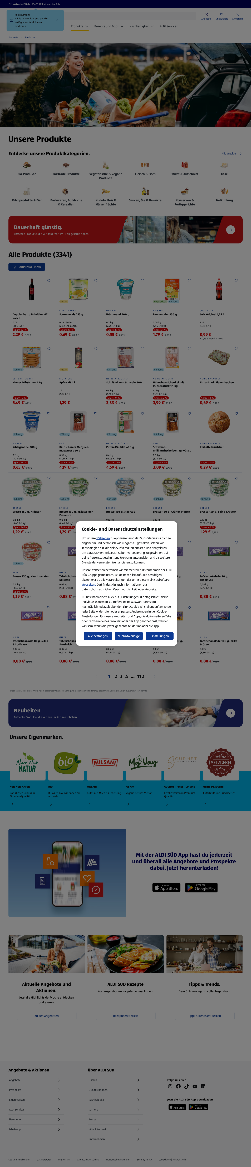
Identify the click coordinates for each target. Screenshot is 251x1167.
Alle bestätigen (98, 636)
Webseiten (103, 538)
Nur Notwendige (129, 636)
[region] (126, 583)
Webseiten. (89, 584)
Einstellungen (160, 636)
